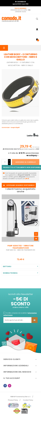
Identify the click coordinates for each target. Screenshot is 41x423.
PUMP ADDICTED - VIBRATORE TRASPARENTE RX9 (20, 247)
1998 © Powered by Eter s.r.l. (20, 397)
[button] (36, 223)
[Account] (37, 29)
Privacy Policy (13, 400)
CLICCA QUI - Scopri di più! (11, 127)
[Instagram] (9, 385)
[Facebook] (5, 385)
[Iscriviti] (34, 320)
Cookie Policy (28, 400)
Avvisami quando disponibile (19, 185)
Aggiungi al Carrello (25, 162)
